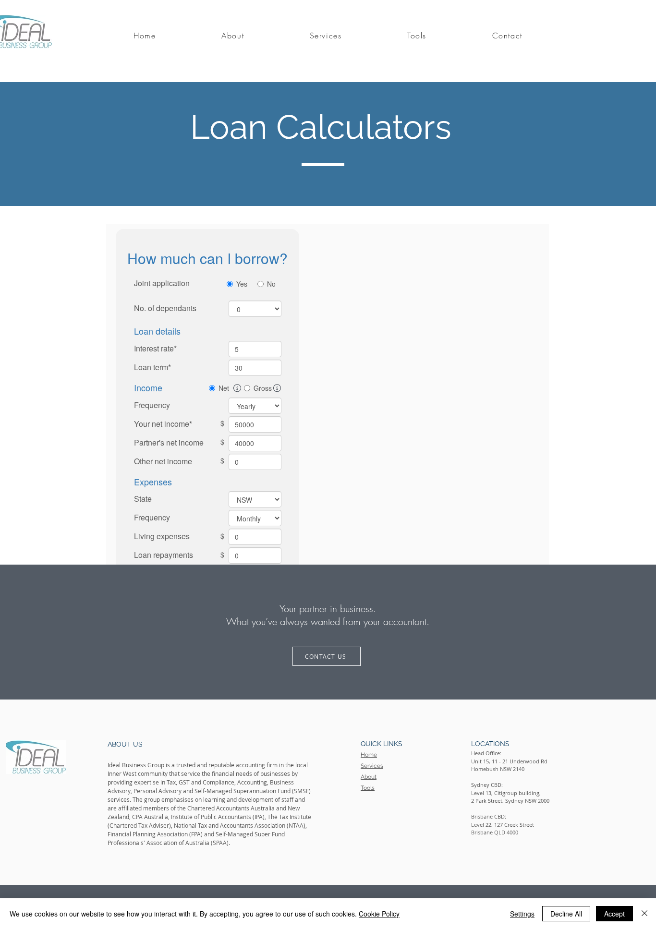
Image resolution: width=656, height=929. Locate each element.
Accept (614, 913)
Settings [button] (522, 913)
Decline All (566, 913)
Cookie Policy (379, 913)
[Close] (644, 913)
